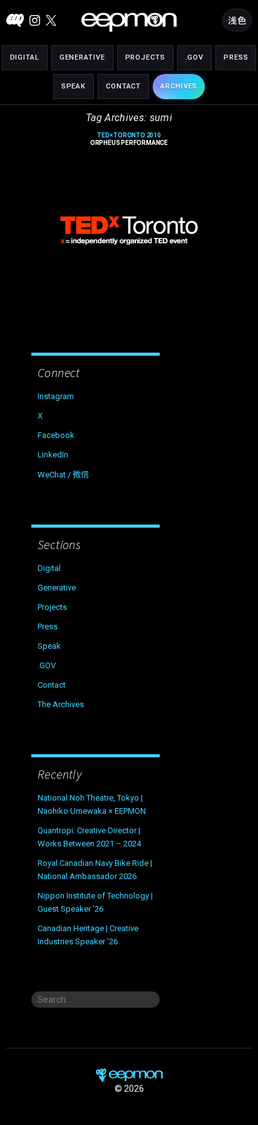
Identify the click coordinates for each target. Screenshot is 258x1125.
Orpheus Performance (129, 139)
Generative (82, 57)
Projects (145, 57)
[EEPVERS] (15, 20)
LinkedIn (53, 454)
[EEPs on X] (51, 20)
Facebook (56, 435)
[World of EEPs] (129, 22)
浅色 (237, 21)
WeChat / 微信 (63, 474)
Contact (123, 86)
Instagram (56, 396)
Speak (73, 86)
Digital (24, 57)
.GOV (194, 57)
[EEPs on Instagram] (34, 20)
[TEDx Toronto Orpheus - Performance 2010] (129, 230)
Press (236, 57)
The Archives (61, 704)
